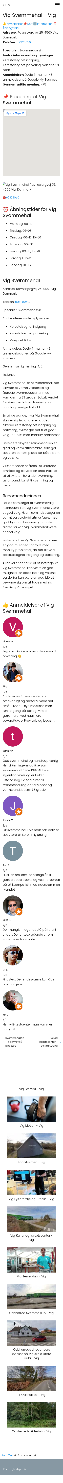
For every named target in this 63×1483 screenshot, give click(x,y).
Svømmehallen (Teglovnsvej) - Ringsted (14, 1041)
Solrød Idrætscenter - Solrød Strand (48, 1041)
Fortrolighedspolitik (14, 1469)
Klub (6, 5)
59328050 (24, 42)
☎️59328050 (11, 197)
